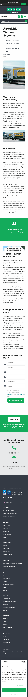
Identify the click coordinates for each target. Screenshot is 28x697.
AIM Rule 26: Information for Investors (12, 563)
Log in (4, 636)
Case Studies (6, 548)
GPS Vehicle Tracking (8, 510)
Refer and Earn (6, 642)
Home (4, 488)
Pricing (5, 545)
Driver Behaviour (7, 534)
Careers (5, 621)
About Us (5, 618)
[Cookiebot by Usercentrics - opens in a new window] (20, 662)
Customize (13, 694)
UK (10, 4)
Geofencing (6, 531)
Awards (5, 624)
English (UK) (13, 502)
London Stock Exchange (9, 566)
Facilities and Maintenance (9, 601)
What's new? (6, 639)
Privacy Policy (10, 394)
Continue (23, 4)
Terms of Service (20, 394)
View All (5, 537)
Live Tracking (6, 525)
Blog (4, 575)
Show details (20, 685)
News (4, 587)
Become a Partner (7, 627)
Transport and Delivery (9, 607)
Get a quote (14, 459)
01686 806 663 (14, 450)
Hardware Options (7, 554)
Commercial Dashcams (9, 516)
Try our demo (14, 419)
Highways (5, 604)
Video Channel (6, 551)
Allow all (14, 690)
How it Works (6, 578)
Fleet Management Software (10, 513)
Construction (6, 598)
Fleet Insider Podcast (8, 584)
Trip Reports (6, 528)
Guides (5, 581)
